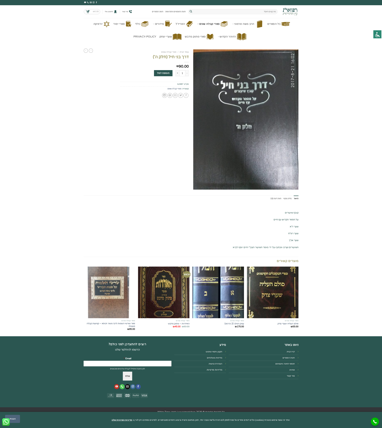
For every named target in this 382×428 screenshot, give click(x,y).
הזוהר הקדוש (228, 36)
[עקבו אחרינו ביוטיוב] (85, 2)
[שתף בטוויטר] (180, 95)
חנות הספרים (157, 11)
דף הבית (291, 351)
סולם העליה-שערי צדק (288, 323)
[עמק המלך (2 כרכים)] (218, 292)
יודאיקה (98, 24)
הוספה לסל (163, 73)
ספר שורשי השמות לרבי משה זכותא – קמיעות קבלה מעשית (111, 325)
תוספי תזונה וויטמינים (285, 364)
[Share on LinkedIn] (164, 95)
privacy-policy (144, 36)
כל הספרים (274, 24)
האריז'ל (180, 24)
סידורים (159, 24)
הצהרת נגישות (215, 364)
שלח (127, 376)
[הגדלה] (294, 186)
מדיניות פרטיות (214, 369)
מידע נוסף (287, 198)
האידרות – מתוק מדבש (179, 323)
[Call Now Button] (375, 422)
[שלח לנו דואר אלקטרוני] (91, 2)
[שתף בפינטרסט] (169, 95)
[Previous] (298, 301)
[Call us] (88, 2)
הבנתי (13, 419)
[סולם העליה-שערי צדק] (272, 292)
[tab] (296, 199)
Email (127, 358)
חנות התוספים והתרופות (175, 11)
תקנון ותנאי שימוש (214, 351)
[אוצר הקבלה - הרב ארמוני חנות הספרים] (290, 11)
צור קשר (125, 12)
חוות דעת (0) (276, 198)
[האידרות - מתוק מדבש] (164, 292)
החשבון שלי (109, 12)
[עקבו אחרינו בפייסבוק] (96, 2)
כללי (137, 24)
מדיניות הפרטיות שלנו (122, 420)
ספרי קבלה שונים (209, 24)
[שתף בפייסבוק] (186, 95)
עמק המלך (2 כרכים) (234, 323)
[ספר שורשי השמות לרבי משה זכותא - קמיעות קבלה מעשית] (109, 292)
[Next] (83, 301)
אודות (292, 370)
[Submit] (190, 11)
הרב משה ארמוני (244, 24)
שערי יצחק (166, 36)
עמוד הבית (184, 52)
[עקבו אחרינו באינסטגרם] (93, 2)
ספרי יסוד (119, 24)
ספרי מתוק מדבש (195, 36)
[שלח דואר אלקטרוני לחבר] (175, 95)
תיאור (296, 198)
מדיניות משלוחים (214, 358)
